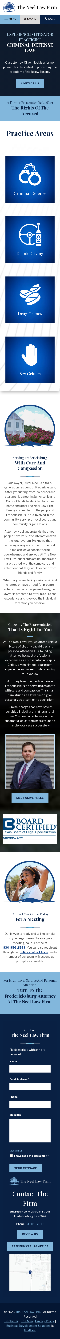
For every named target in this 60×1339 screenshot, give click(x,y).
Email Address (19, 1079)
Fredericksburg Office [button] (30, 1246)
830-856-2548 (14, 947)
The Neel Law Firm (28, 1312)
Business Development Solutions (28, 1325)
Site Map (27, 1321)
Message (15, 1114)
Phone (13, 1096)
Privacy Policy (44, 1321)
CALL (51, 18)
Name (13, 1061)
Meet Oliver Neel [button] (30, 797)
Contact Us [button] (30, 83)
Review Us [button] (30, 1234)
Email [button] (31, 18)
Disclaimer (15, 1150)
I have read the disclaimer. (31, 1155)
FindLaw (30, 1330)
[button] (10, 19)
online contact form (34, 952)
